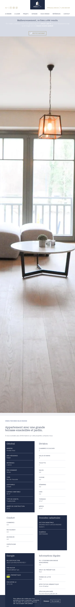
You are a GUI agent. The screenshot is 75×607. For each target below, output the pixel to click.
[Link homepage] (37, 4)
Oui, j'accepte (55, 601)
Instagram (14, 8)
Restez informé (54, 8)
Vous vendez (45, 14)
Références (56, 14)
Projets (25, 14)
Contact (67, 14)
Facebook (11, 8)
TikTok (17, 8)
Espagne (34, 14)
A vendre (8, 14)
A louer (17, 14)
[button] (7, 8)
